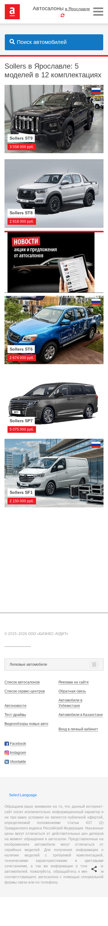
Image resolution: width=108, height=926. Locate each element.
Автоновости (15, 706)
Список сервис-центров (24, 691)
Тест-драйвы (15, 715)
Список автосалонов (22, 682)
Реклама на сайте (73, 682)
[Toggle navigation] (98, 12)
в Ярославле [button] (77, 8)
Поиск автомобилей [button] (42, 42)
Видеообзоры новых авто (26, 724)
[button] (94, 869)
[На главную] (12, 11)
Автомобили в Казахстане (80, 715)
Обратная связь (72, 691)
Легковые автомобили (28, 664)
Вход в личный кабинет (78, 729)
